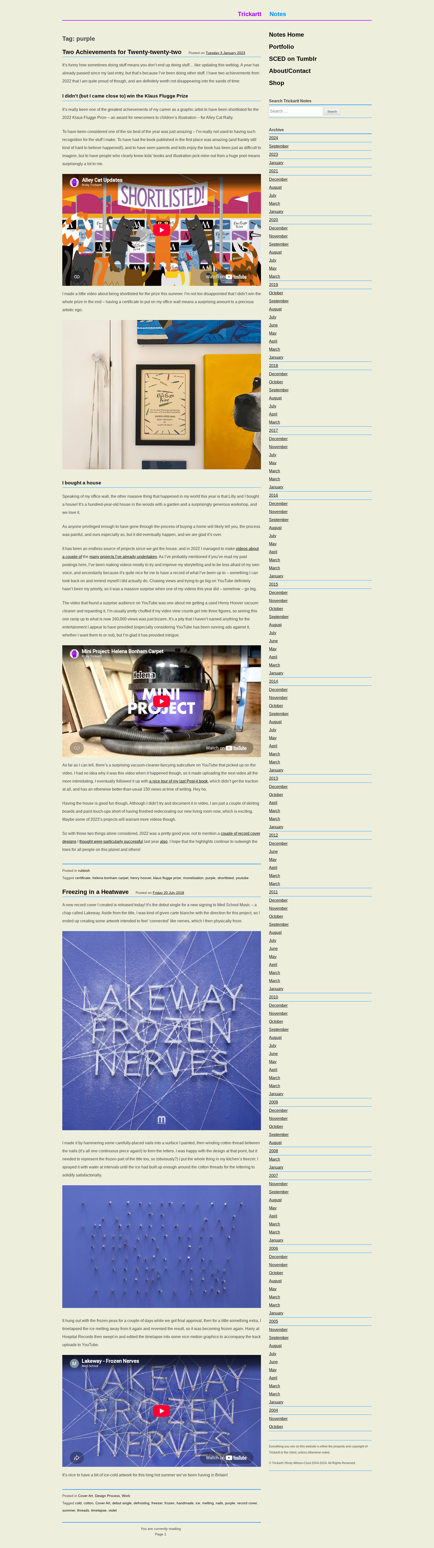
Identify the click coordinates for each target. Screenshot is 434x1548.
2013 (273, 778)
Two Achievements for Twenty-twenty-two (122, 52)
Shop (276, 82)
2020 (273, 220)
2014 (273, 681)
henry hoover (140, 878)
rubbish (84, 871)
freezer (156, 1503)
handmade (185, 1503)
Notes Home (286, 34)
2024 (273, 138)
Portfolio (281, 46)
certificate (82, 878)
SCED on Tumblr (293, 58)
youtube (242, 878)
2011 (273, 892)
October (276, 293)
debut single (122, 1503)
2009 (273, 1102)
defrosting (141, 1503)
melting (208, 1503)
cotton (88, 1503)
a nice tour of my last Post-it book (178, 781)
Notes (277, 14)
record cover (247, 1503)
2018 (273, 365)
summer (68, 1510)
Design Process (107, 1496)
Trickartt (249, 14)
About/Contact (290, 70)
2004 (273, 1410)
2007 (273, 1175)
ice (198, 1503)
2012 (273, 835)
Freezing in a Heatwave (95, 891)
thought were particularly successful (111, 841)
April (273, 341)
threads (83, 1510)
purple (210, 878)
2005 (273, 1321)
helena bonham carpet (110, 878)
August (275, 187)
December (278, 179)
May (273, 268)
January (276, 163)
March (274, 203)
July (272, 195)
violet (112, 1510)
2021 (273, 171)
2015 (273, 584)
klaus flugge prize (167, 878)
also (164, 841)
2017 (273, 430)
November (278, 236)
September (279, 146)
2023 (273, 154)
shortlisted (226, 878)
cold (78, 1503)
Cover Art (85, 1496)
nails (219, 1503)
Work (126, 1496)
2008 (273, 1151)
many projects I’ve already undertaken (123, 557)
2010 (273, 997)
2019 (273, 285)
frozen (170, 1503)
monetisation (193, 878)
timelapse (98, 1510)
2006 (273, 1248)
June (273, 325)
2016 (273, 495)
